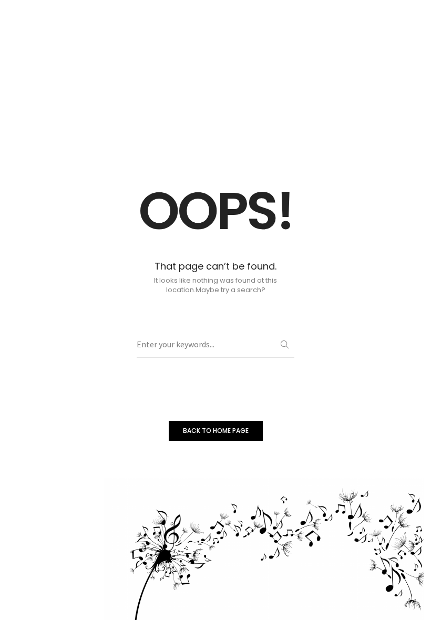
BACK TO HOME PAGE (216, 430)
